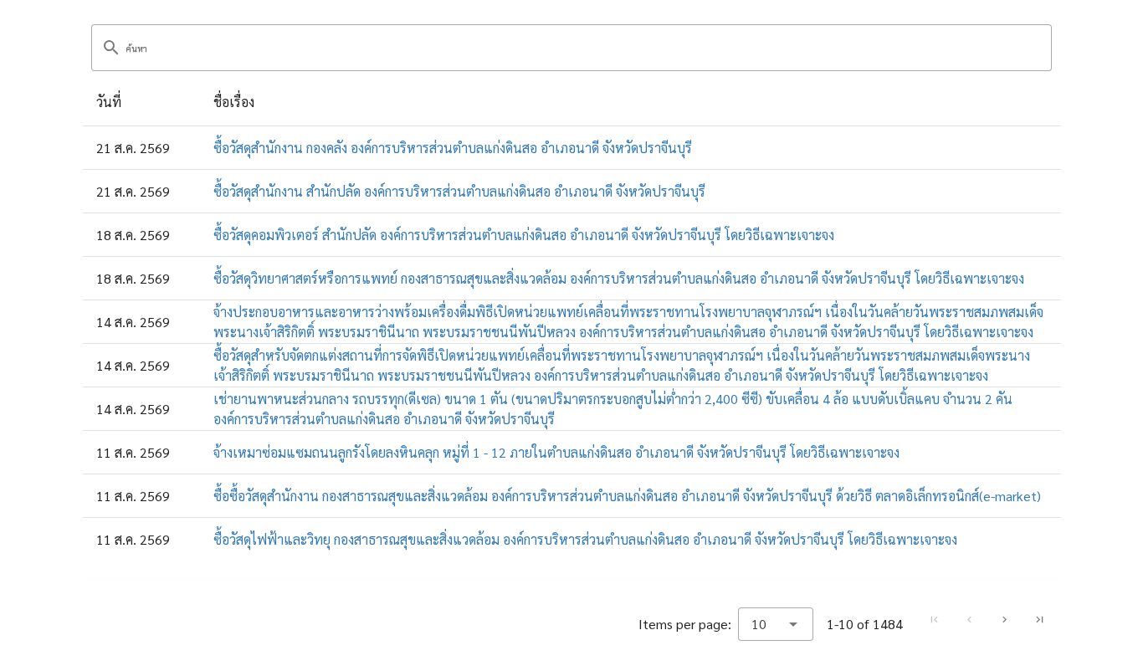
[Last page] (1039, 620)
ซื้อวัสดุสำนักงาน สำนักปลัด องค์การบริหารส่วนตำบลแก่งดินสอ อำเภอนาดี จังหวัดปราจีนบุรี (459, 191)
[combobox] (775, 624)
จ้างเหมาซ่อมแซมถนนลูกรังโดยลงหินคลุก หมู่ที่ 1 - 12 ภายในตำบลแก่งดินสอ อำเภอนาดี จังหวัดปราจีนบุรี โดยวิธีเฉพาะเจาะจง (556, 452)
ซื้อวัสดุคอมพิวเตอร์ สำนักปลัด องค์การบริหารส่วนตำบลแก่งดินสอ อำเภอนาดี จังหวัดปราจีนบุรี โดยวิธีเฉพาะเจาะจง (523, 234)
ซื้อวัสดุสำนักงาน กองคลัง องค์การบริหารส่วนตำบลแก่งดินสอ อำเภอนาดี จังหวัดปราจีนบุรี (452, 147)
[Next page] (1004, 620)
